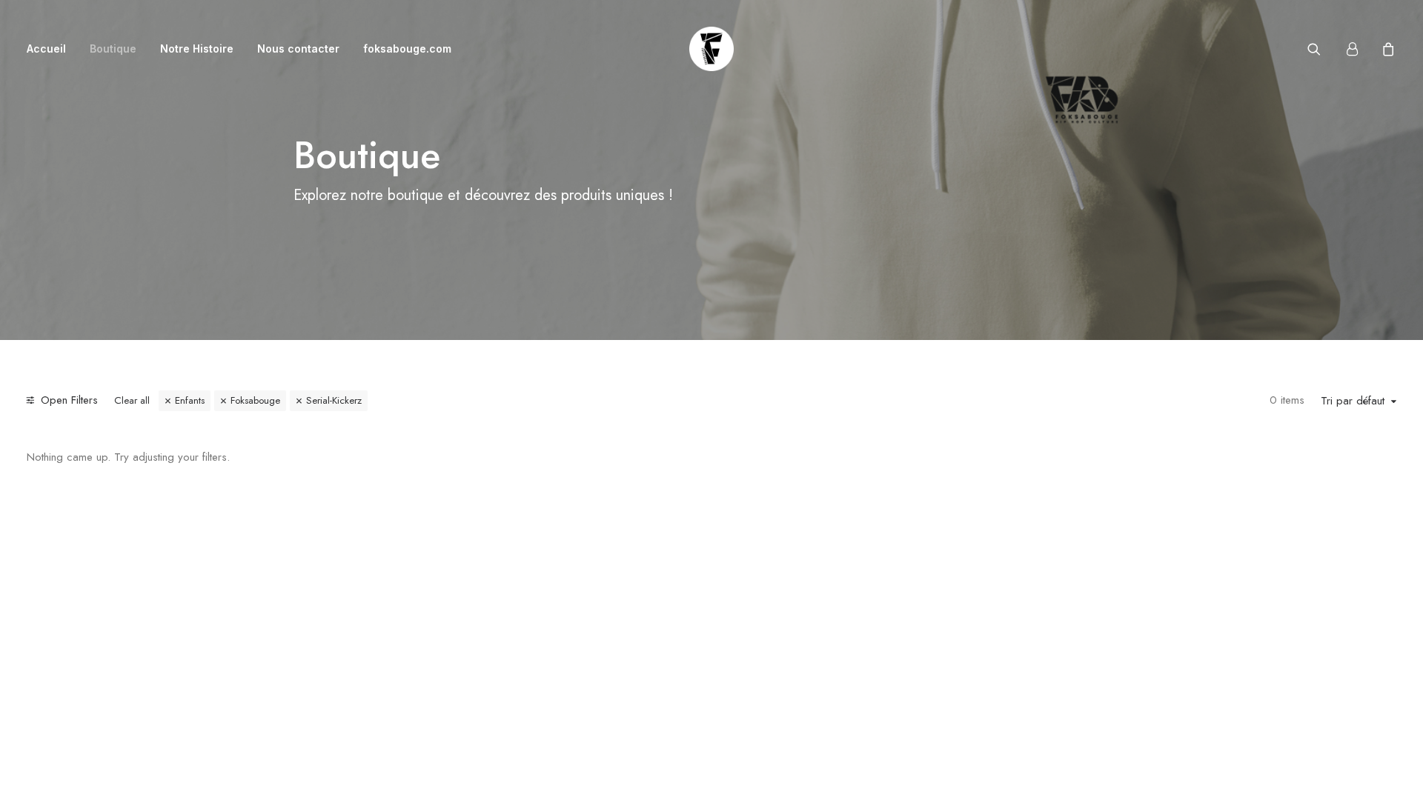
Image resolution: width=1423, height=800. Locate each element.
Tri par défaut (1352, 401)
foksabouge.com (407, 48)
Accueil (46, 48)
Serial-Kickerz (334, 400)
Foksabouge (255, 400)
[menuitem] (51, 49)
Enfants (190, 400)
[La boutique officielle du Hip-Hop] (711, 49)
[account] (1357, 49)
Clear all (132, 400)
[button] (1323, 49)
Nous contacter (298, 48)
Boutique (113, 48)
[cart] (1386, 49)
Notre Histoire (196, 48)
